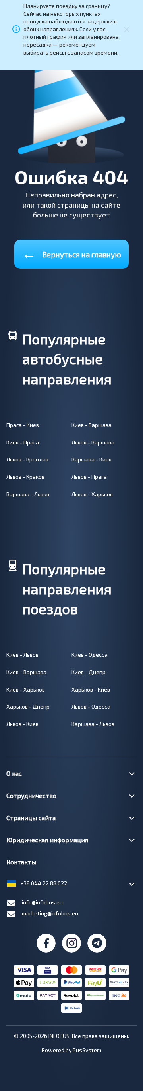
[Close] (127, 29)
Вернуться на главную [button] (71, 252)
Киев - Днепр (89, 672)
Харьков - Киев (91, 689)
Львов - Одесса (91, 706)
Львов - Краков (25, 476)
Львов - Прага (89, 476)
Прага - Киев (22, 425)
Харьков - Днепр (28, 706)
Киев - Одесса (90, 654)
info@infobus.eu (42, 902)
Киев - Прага (22, 442)
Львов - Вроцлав (27, 459)
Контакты (21, 862)
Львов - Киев (22, 723)
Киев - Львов (22, 654)
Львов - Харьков (92, 494)
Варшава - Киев (92, 459)
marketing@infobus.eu (50, 913)
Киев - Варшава (92, 425)
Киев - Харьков (25, 689)
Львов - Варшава (93, 442)
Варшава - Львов (27, 494)
